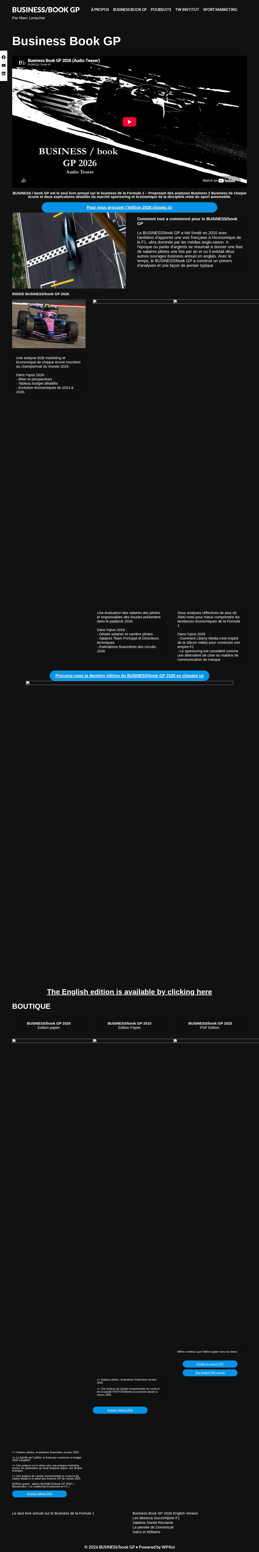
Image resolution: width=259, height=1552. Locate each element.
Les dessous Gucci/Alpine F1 (156, 1518)
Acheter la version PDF (210, 1364)
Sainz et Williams (146, 1532)
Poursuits (161, 9)
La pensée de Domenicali (153, 1527)
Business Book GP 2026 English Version (165, 1513)
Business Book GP (130, 9)
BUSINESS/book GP (46, 9)
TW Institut (187, 9)
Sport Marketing (220, 9)
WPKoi (168, 1547)
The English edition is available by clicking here (129, 992)
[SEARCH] (243, 9)
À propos (100, 9)
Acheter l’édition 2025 (39, 1493)
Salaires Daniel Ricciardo (153, 1523)
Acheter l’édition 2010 (120, 1410)
